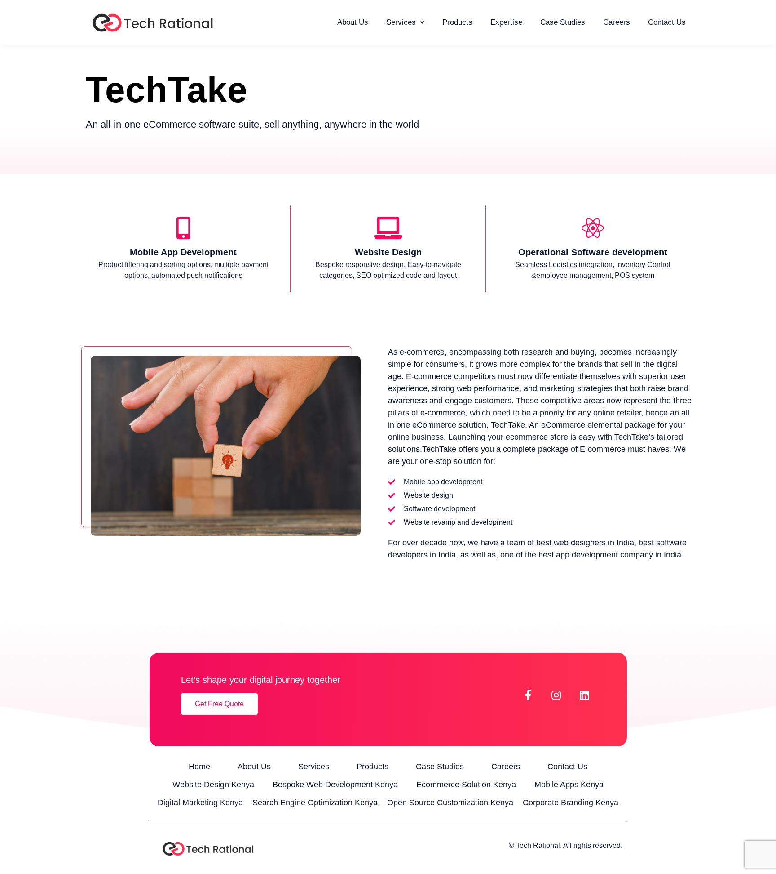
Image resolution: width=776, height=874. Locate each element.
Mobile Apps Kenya (569, 784)
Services (401, 22)
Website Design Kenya (213, 784)
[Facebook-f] (528, 695)
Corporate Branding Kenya (570, 802)
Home (199, 766)
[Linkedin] (584, 695)
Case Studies (562, 22)
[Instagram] (556, 695)
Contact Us (667, 22)
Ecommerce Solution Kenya (466, 784)
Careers (616, 22)
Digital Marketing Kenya (200, 802)
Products (457, 22)
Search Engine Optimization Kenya (315, 802)
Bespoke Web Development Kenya (335, 784)
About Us (352, 22)
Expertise (506, 22)
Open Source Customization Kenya (450, 802)
